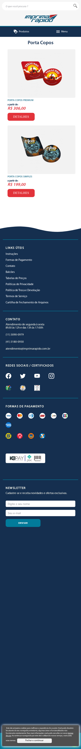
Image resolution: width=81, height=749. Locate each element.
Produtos (21, 31)
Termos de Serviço (16, 296)
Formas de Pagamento (19, 260)
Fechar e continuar (34, 740)
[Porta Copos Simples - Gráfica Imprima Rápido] (41, 149)
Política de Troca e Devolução (23, 290)
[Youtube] (36, 376)
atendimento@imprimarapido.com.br (28, 349)
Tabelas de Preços (16, 278)
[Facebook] (8, 376)
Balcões (10, 272)
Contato (10, 266)
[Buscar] (75, 6)
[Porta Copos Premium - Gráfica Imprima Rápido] (41, 73)
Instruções (12, 254)
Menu (62, 31)
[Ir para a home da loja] (40, 18)
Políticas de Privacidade (20, 284)
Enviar (23, 523)
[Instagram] (51, 376)
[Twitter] (22, 376)
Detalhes (21, 116)
